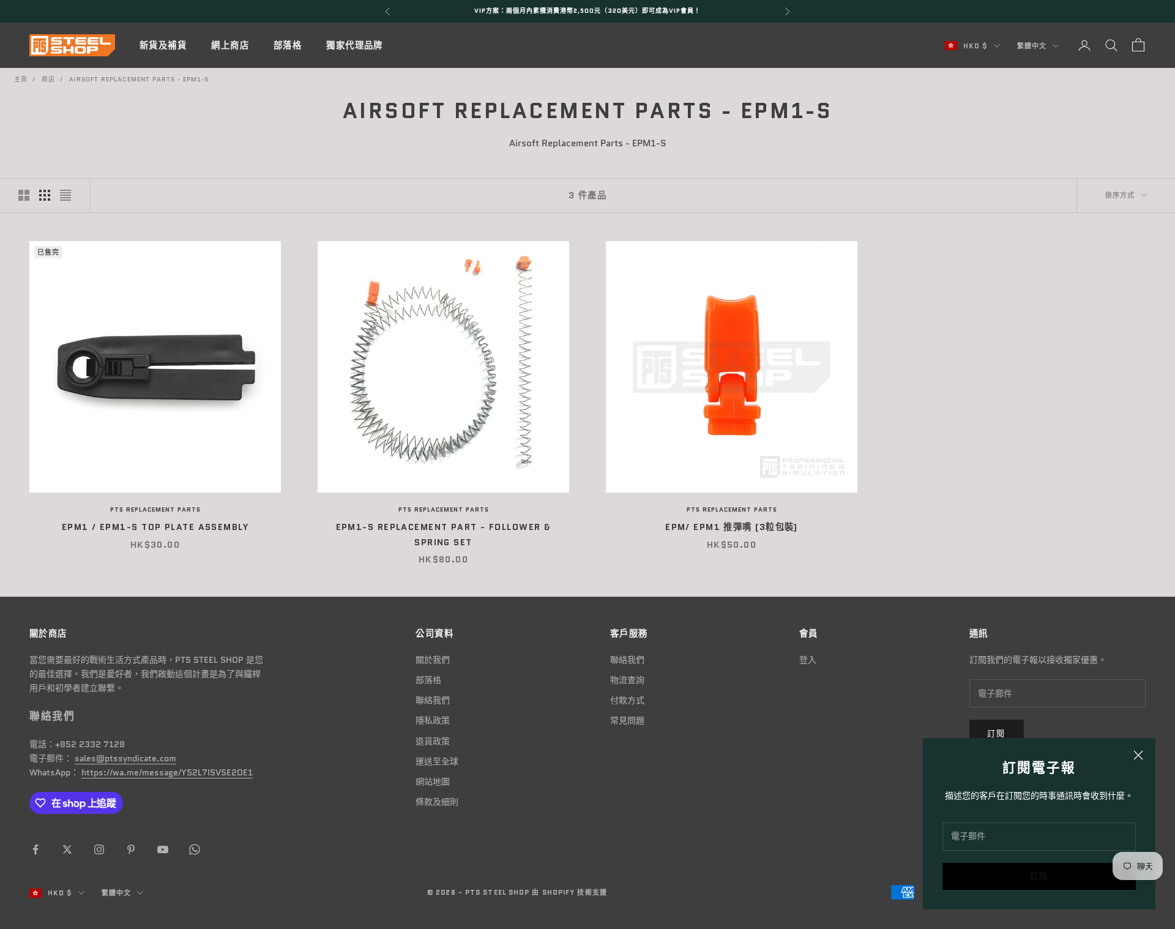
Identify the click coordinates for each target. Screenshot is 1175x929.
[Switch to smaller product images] (44, 195)
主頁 (21, 79)
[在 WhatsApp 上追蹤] (194, 849)
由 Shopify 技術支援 (569, 892)
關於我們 (433, 660)
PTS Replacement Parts (155, 509)
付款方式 (627, 700)
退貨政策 (433, 741)
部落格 (288, 45)
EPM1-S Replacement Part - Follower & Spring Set (443, 534)
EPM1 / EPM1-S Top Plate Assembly (155, 527)
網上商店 (230, 45)
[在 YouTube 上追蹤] (163, 849)
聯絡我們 (433, 700)
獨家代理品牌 (354, 45)
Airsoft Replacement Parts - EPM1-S (139, 79)
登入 (807, 660)
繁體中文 (1031, 46)
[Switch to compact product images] (65, 195)
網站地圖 (433, 781)
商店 (48, 79)
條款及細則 (437, 802)
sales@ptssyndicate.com (125, 758)
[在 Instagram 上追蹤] (99, 849)
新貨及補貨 (163, 45)
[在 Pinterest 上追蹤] (131, 849)
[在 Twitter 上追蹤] (67, 849)
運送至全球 (437, 761)
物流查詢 (627, 680)
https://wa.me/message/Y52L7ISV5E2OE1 (167, 772)
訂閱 (1039, 876)
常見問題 (627, 720)
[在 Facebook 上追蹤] (35, 849)
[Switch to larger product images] (23, 195)
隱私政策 (433, 720)
